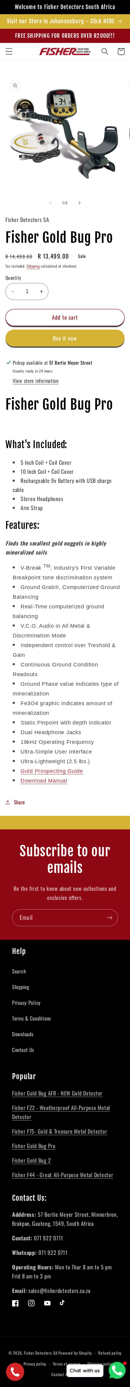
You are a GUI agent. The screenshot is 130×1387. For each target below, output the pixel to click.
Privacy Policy (26, 1002)
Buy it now (65, 338)
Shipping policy (100, 1364)
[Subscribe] (110, 917)
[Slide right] (79, 203)
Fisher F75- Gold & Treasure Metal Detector (59, 1131)
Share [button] (19, 802)
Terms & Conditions (31, 1018)
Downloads (22, 1034)
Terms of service (66, 1364)
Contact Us (23, 1049)
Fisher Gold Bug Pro (34, 1146)
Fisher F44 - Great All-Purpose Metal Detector (62, 1175)
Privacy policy (35, 1364)
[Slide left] (50, 203)
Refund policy (110, 1353)
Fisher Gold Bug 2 (31, 1160)
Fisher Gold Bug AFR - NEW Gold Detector (57, 1093)
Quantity (13, 277)
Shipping (33, 266)
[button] (9, 52)
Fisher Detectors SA (40, 1353)
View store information (36, 380)
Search (19, 971)
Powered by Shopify (75, 1353)
